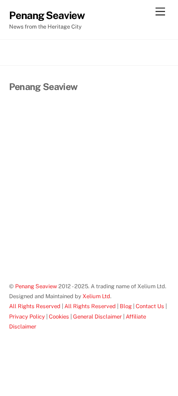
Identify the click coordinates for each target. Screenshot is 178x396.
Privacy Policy (27, 316)
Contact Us (150, 306)
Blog (126, 306)
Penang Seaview (36, 286)
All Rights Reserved (34, 306)
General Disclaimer (97, 316)
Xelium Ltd (96, 296)
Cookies (59, 316)
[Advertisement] (89, 189)
